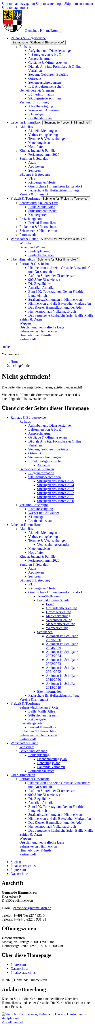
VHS (32, 584)
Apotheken (36, 572)
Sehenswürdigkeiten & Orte (38, 707)
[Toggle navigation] (60, 31)
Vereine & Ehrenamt (33, 699)
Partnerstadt (27, 739)
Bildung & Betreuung (34, 580)
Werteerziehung (57, 628)
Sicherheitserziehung (60, 624)
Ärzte (32, 568)
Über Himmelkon (23, 775)
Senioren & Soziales (33, 564)
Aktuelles (43, 465)
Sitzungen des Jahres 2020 (55, 501)
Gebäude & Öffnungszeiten (47, 437)
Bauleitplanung (38, 755)
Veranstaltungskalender (53, 544)
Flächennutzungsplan (52, 759)
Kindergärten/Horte (41, 588)
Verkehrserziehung (59, 620)
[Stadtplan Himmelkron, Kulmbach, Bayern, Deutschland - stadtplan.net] (47, 1018)
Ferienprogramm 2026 (43, 560)
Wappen (25, 838)
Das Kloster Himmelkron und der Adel (55, 822)
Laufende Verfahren (51, 767)
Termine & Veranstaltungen (47, 540)
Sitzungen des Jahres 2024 (55, 485)
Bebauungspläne (48, 763)
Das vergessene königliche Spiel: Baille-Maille (60, 830)
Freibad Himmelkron (42, 727)
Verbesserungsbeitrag (43, 536)
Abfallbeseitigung (40, 509)
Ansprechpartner (39, 433)
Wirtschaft (26, 747)
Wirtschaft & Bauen (24, 743)
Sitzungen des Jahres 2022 (55, 493)
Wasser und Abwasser (43, 513)
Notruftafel (36, 552)
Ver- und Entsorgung (34, 505)
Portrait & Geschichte (34, 779)
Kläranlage (36, 517)
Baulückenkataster (41, 771)
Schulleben (45, 632)
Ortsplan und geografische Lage (41, 842)
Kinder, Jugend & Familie (37, 556)
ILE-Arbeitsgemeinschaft (45, 461)
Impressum (18, 964)
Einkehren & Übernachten (37, 731)
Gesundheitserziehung (61, 608)
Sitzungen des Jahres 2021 (55, 497)
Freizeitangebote (30, 723)
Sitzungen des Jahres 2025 (55, 481)
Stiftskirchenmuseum (42, 715)
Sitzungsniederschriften (44, 477)
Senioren (34, 576)
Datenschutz (19, 968)
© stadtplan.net (12, 1022)
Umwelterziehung (58, 612)
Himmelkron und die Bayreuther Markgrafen (59, 818)
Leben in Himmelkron (26, 525)
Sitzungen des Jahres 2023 (55, 489)
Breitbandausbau (40, 521)
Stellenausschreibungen (44, 457)
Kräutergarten (38, 719)
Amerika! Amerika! (41, 803)
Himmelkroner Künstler (36, 850)
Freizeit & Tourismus (25, 703)
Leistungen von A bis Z (44, 429)
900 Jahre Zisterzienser (44, 795)
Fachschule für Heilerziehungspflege (53, 695)
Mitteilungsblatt (39, 548)
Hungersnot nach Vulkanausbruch (52, 826)
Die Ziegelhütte (39, 799)
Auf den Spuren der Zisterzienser (51, 791)
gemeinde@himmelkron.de (32, 908)
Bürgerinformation (41, 473)
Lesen (50, 604)
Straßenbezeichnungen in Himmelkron (55, 814)
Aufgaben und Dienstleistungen (50, 425)
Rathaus (25, 421)
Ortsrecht (34, 453)
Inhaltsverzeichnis (23, 972)
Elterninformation (49, 691)
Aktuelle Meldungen (42, 533)
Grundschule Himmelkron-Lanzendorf (55, 592)
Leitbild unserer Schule (53, 600)
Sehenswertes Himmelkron (38, 735)
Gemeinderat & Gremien (36, 469)
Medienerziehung (58, 616)
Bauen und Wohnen (33, 751)
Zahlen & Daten (30, 834)
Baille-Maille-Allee (41, 711)
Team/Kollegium (49, 596)
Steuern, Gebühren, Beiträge (48, 449)
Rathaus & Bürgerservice (28, 417)
